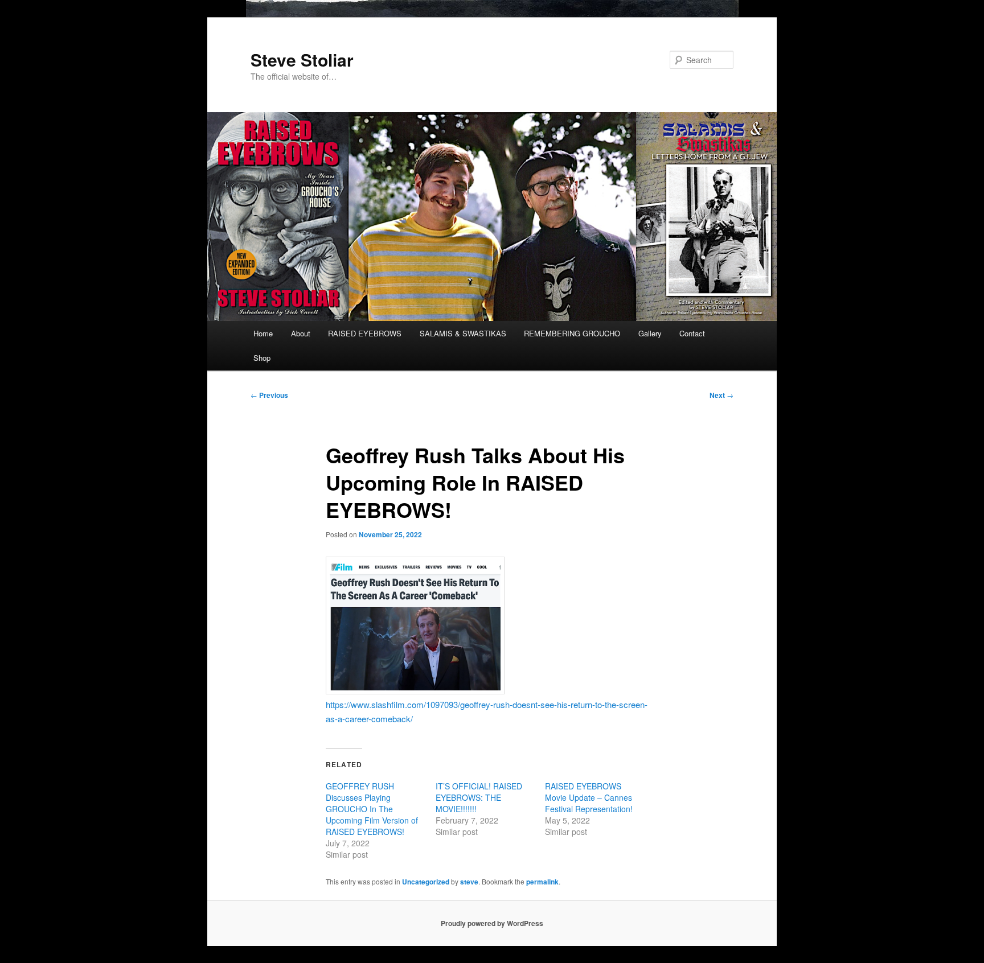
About (300, 333)
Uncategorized (425, 881)
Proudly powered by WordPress (492, 923)
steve (469, 881)
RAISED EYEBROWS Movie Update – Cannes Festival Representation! (589, 797)
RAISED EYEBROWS (364, 333)
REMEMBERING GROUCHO (572, 333)
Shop (261, 357)
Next (721, 395)
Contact (692, 333)
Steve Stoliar (302, 59)
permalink (542, 881)
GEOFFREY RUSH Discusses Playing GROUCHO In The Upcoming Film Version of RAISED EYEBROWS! (372, 808)
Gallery (650, 333)
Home (263, 333)
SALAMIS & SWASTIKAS (463, 333)
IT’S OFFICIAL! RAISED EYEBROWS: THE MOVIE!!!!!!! (479, 797)
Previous (269, 395)
